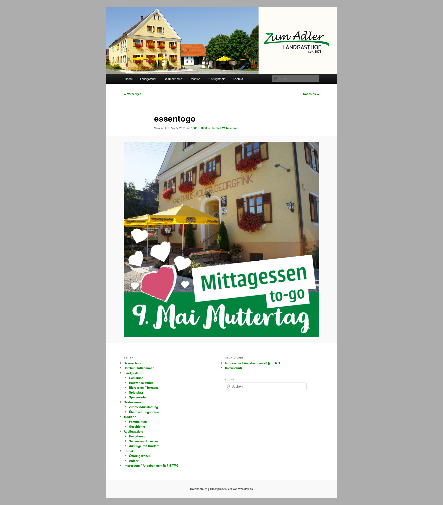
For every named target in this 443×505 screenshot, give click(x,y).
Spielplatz (136, 392)
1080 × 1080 (199, 128)
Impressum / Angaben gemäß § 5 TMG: (152, 465)
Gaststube (136, 378)
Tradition (194, 79)
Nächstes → (311, 94)
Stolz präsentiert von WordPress (231, 489)
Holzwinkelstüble (141, 382)
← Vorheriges (132, 94)
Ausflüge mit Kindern (144, 446)
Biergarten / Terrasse (144, 387)
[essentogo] (221, 239)
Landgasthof (148, 79)
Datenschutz (132, 363)
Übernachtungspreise (144, 412)
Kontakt (238, 79)
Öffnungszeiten (140, 456)
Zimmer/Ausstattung (143, 407)
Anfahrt (134, 460)
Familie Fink (138, 421)
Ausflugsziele (216, 79)
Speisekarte (137, 397)
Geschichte (137, 426)
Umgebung (137, 436)
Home (129, 79)
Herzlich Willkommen (224, 128)
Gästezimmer (173, 79)
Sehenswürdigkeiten (143, 441)
